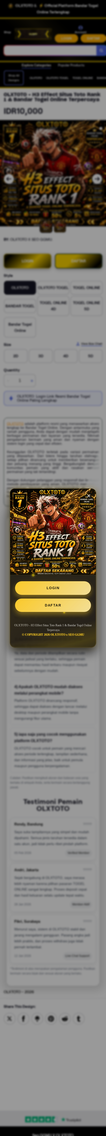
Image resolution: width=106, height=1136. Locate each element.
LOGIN (53, 588)
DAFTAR (53, 605)
